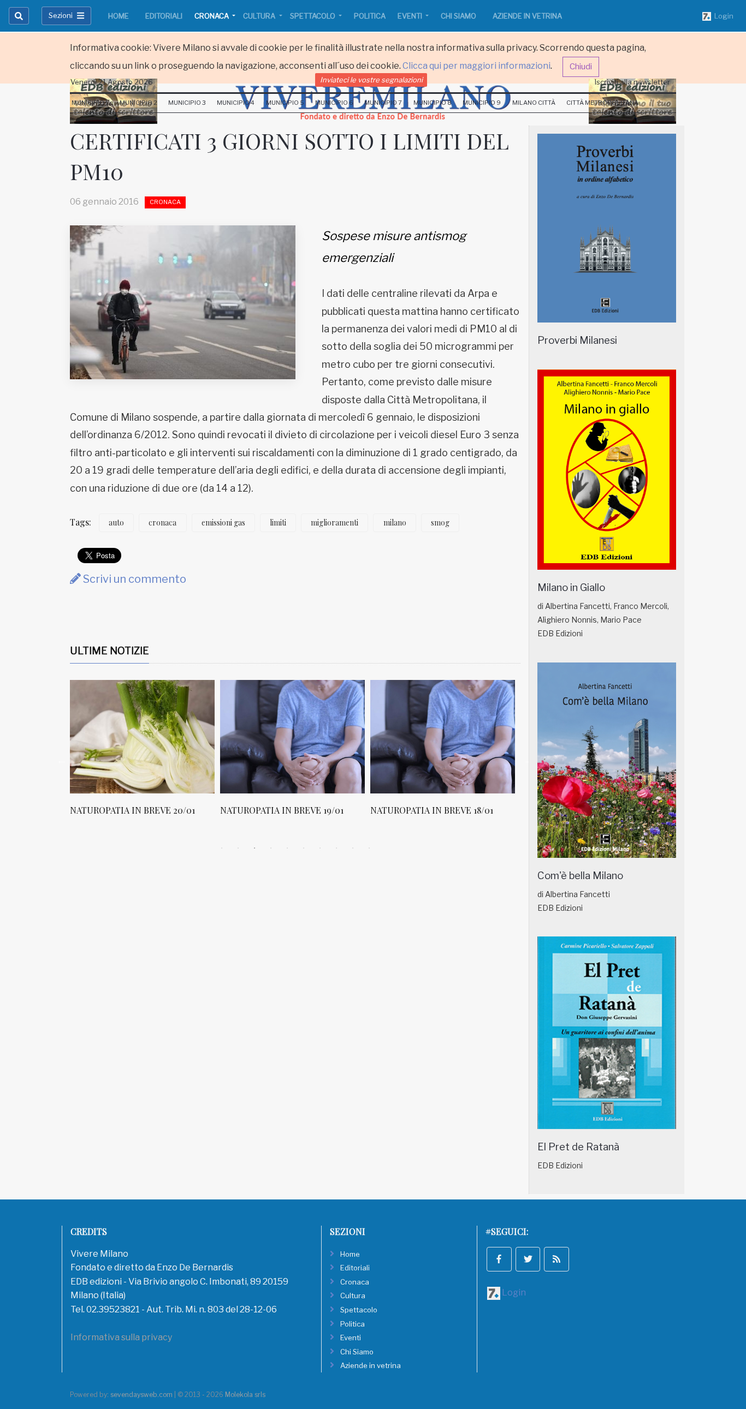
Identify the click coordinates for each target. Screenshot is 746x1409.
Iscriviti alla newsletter (632, 81)
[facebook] (499, 1259)
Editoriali (163, 15)
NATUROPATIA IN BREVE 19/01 (282, 810)
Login (722, 15)
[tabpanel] (145, 753)
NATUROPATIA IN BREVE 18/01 (431, 810)
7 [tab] (320, 848)
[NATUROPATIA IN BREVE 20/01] (142, 736)
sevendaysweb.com (141, 1394)
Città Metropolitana (602, 102)
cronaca (162, 522)
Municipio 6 (334, 102)
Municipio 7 (383, 102)
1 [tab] (221, 848)
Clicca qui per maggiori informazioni (476, 66)
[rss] (556, 1259)
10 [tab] (369, 848)
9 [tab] (352, 848)
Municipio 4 (235, 102)
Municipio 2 (138, 102)
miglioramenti (334, 522)
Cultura (260, 15)
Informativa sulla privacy (121, 1337)
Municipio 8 (432, 102)
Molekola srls (245, 1394)
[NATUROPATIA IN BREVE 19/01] (292, 736)
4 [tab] (270, 848)
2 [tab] (238, 848)
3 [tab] (254, 848)
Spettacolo (313, 15)
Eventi (411, 15)
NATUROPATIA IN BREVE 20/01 (132, 810)
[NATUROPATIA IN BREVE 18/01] (442, 736)
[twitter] (528, 1259)
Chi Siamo (458, 15)
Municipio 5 (285, 102)
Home (118, 15)
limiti (278, 522)
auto (116, 522)
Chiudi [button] (581, 66)
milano (394, 522)
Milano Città (533, 102)
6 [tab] (303, 848)
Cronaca (212, 15)
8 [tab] (336, 848)
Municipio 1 (90, 102)
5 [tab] (287, 848)
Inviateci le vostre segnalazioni (371, 79)
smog (440, 522)
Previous (61, 760)
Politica (370, 15)
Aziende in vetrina (527, 15)
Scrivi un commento (133, 579)
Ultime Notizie (109, 650)
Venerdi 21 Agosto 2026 (111, 81)
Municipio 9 (482, 102)
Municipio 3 (187, 102)
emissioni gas (223, 522)
